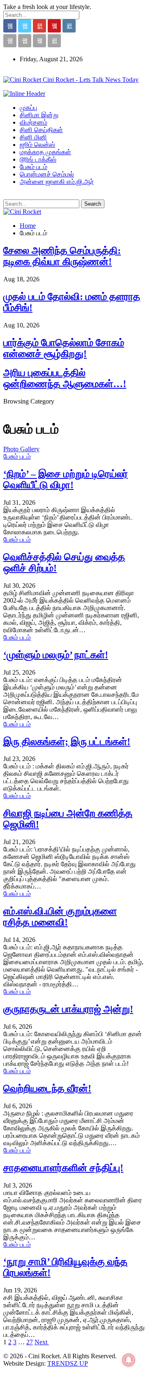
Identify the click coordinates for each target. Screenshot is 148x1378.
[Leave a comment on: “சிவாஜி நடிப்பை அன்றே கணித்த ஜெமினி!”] (39, 841)
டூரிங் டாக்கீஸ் (38, 159)
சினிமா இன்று (39, 114)
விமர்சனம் (33, 122)
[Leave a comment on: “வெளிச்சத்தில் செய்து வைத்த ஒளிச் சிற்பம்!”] (39, 585)
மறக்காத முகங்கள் (45, 151)
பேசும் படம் (33, 166)
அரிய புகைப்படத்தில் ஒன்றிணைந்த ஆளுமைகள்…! (64, 378)
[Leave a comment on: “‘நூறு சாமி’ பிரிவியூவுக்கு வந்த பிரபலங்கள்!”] (41, 1290)
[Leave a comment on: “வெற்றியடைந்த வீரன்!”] (36, 1105)
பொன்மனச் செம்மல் (47, 174)
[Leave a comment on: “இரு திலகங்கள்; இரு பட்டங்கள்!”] (39, 758)
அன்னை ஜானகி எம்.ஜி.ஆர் (57, 181)
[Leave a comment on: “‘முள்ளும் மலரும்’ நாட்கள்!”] (39, 672)
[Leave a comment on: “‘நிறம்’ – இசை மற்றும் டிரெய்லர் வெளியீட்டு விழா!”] (39, 502)
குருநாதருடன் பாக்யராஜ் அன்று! (68, 1009)
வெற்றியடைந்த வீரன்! (47, 1088)
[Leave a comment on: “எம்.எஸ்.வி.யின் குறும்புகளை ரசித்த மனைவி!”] (39, 939)
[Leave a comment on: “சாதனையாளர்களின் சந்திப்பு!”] (36, 1185)
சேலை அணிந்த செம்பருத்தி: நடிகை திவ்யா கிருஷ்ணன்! (62, 256)
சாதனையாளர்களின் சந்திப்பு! (63, 1167)
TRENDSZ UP (67, 1363)
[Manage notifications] (128, 1359)
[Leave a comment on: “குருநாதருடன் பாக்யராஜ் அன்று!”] (36, 1026)
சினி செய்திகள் (41, 129)
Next (42, 1342)
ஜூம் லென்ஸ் (37, 144)
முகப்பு (28, 107)
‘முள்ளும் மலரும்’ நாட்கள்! (55, 655)
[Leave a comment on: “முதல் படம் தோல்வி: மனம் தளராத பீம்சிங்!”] (43, 325)
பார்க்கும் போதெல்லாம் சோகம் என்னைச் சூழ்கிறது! (63, 348)
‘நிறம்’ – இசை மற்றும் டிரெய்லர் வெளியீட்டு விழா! (65, 479)
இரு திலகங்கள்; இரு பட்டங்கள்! (66, 741)
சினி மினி (33, 137)
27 (29, 1342)
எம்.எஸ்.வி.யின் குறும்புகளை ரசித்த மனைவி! (60, 917)
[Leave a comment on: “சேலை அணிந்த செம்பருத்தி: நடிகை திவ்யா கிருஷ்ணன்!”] (43, 279)
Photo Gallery (21, 448)
